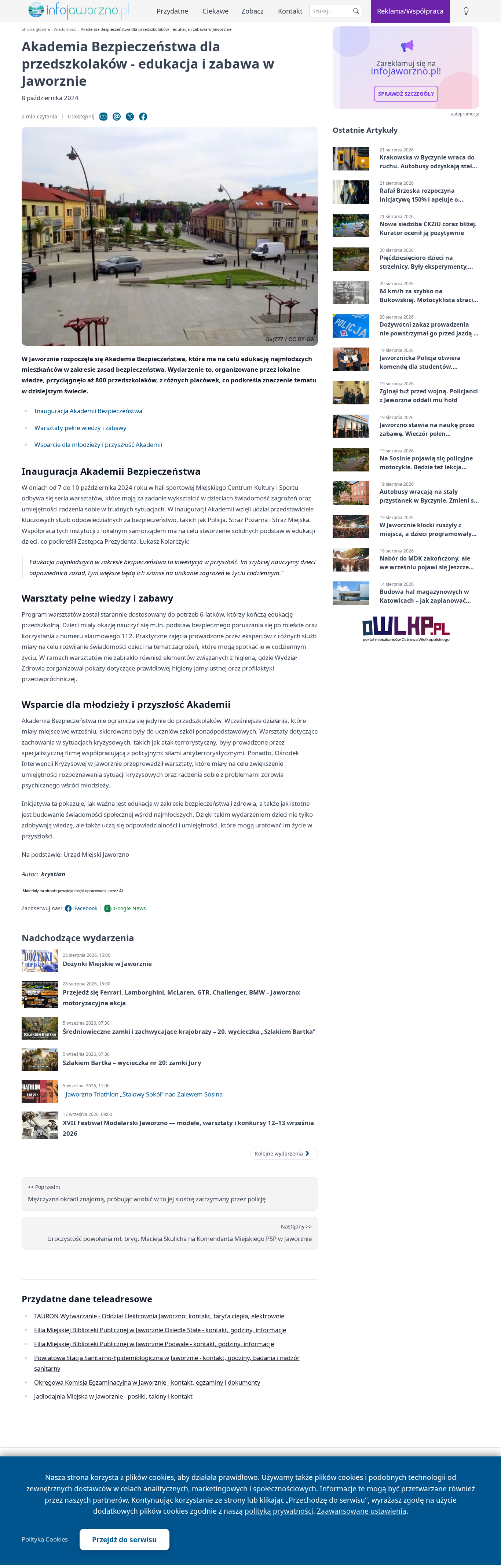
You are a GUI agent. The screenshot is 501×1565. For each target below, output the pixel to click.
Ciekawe (215, 10)
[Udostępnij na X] (129, 116)
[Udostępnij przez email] (116, 116)
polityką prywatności (279, 1511)
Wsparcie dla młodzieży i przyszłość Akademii (98, 444)
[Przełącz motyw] (466, 11)
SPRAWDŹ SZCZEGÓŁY (406, 94)
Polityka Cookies (45, 1539)
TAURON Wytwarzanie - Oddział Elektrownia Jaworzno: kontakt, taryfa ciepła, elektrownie (159, 1316)
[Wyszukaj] (356, 11)
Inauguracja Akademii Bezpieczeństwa (88, 411)
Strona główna (36, 29)
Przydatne (172, 10)
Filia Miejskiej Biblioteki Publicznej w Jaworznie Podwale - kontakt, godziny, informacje (154, 1344)
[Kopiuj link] (103, 116)
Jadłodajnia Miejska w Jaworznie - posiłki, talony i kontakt (113, 1396)
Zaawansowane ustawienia (361, 1511)
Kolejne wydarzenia (279, 1153)
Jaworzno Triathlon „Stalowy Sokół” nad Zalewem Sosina (144, 1094)
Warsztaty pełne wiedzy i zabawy (80, 427)
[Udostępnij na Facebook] (143, 116)
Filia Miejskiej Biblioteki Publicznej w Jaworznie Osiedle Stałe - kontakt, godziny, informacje (160, 1330)
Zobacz (252, 10)
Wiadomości (65, 29)
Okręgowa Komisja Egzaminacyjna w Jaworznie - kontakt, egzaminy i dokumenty (147, 1382)
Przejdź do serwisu (124, 1539)
